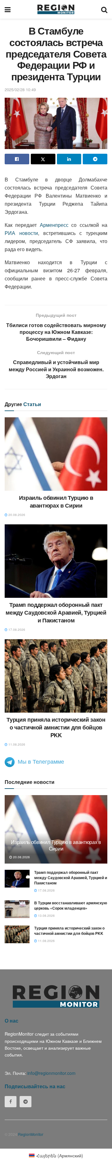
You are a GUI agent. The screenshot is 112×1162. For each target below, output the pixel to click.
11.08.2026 (16, 744)
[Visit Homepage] (56, 9)
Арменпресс (54, 224)
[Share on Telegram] (95, 159)
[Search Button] (104, 9)
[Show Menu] (8, 9)
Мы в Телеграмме (41, 761)
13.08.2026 (46, 915)
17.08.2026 (16, 629)
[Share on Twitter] (43, 159)
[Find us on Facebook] (10, 1101)
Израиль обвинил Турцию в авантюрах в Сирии (56, 501)
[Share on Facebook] (17, 159)
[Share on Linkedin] (69, 159)
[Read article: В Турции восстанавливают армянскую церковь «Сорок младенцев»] (17, 909)
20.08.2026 (16, 515)
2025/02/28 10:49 (20, 89)
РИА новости (21, 233)
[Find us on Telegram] (25, 1101)
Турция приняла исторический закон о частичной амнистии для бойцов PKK (56, 727)
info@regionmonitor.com (51, 1073)
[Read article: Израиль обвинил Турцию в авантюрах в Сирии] (56, 454)
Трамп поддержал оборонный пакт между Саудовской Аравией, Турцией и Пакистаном (56, 612)
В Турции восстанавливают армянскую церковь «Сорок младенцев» (70, 905)
